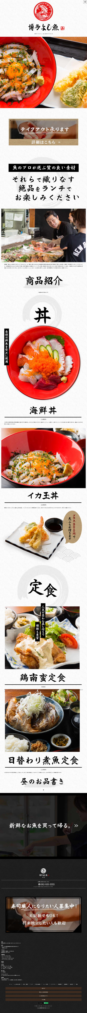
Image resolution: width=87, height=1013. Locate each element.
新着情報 (59, 984)
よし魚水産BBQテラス (43, 995)
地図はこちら (4, 947)
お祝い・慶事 (25, 984)
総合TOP (43, 988)
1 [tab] (42, 261)
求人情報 (43, 999)
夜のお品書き (37, 984)
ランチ (31, 984)
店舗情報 (65, 984)
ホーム (10, 984)
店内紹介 (71, 984)
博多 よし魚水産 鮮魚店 (43, 992)
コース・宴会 (45, 984)
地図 (77, 984)
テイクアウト (53, 984)
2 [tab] (44, 261)
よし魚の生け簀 (17, 984)
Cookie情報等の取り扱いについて (43, 1008)
